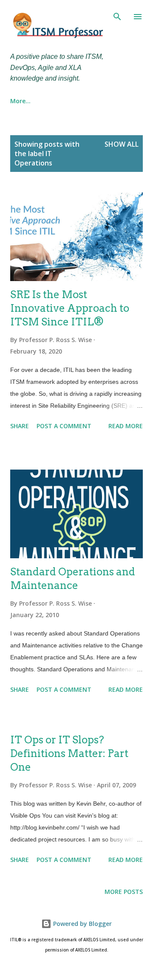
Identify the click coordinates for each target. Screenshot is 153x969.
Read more (125, 426)
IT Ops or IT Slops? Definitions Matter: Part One (69, 753)
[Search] (117, 15)
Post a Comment (64, 426)
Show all (122, 144)
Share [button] (19, 426)
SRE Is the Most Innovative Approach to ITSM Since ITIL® (69, 308)
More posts (124, 892)
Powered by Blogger (81, 924)
